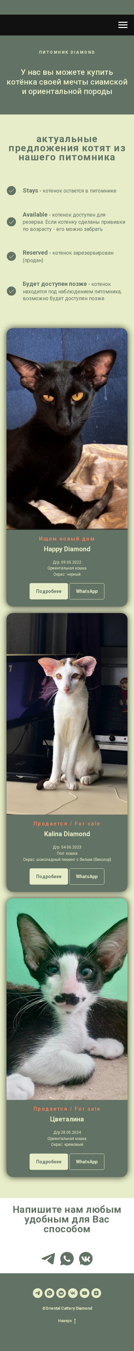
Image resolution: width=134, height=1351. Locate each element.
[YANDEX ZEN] (96, 1293)
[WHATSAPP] (67, 1258)
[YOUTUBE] (84, 1293)
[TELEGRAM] (48, 1258)
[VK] (73, 1293)
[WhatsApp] (49, 1293)
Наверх (65, 1320)
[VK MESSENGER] (85, 1258)
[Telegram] (38, 1293)
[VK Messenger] (61, 1293)
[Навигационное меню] (122, 25)
